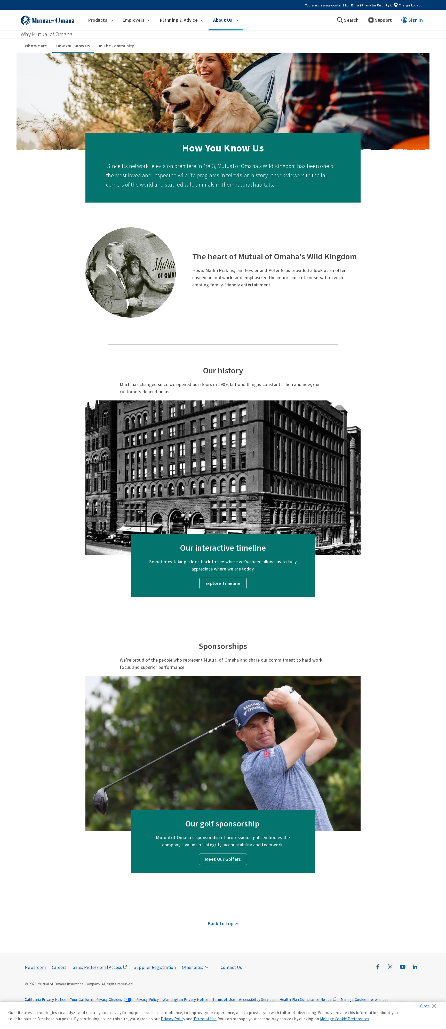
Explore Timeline (223, 583)
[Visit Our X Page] (390, 969)
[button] (101, 20)
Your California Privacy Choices (96, 999)
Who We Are (36, 45)
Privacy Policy (147, 999)
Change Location (411, 5)
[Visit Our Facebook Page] (378, 969)
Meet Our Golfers (223, 859)
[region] (223, 1015)
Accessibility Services (257, 999)
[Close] (429, 1004)
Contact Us (231, 967)
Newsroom (35, 967)
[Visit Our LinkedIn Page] (415, 969)
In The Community (116, 45)
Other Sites (192, 967)
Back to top (221, 923)
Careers (59, 967)
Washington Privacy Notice (185, 999)
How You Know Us (73, 45)
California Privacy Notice (45, 999)
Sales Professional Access (97, 967)
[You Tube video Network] (403, 969)
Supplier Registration (154, 967)
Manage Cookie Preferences (365, 999)
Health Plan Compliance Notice (306, 999)
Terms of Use (223, 999)
